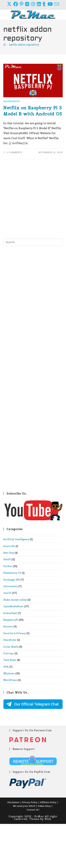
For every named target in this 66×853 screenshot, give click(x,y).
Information (10, 586)
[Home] (4, 44)
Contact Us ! (33, 809)
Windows (9, 673)
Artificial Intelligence (16, 539)
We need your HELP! (24, 806)
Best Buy (8, 552)
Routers (8, 626)
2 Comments (14, 152)
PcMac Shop (44, 806)
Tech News (9, 660)
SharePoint (9, 640)
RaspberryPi (11, 101)
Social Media (11, 646)
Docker (7, 566)
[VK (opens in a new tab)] (28, 4)
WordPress (10, 680)
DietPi (7, 559)
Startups (8, 653)
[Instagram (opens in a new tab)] (34, 4)
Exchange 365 (11, 579)
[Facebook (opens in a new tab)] (16, 4)
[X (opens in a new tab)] (10, 4)
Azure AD (9, 546)
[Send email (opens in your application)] (56, 4)
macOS (7, 593)
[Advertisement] (33, 198)
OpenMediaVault (13, 606)
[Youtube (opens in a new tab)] (50, 4)
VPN (6, 666)
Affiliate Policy (48, 802)
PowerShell (10, 613)
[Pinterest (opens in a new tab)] (22, 4)
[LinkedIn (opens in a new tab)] (40, 4)
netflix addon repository (24, 44)
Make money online (15, 599)
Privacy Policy (30, 802)
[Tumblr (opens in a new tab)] (45, 4)
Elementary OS (12, 572)
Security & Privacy (14, 633)
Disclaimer (13, 802)
